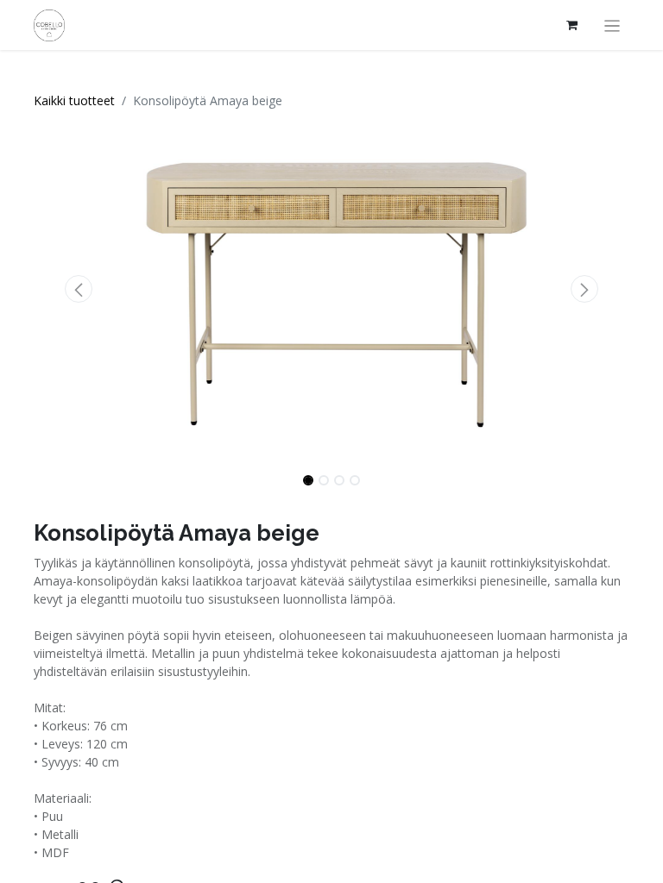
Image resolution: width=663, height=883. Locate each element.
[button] (78, 289)
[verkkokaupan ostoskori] (572, 25)
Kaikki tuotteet (74, 100)
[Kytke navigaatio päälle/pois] (612, 25)
